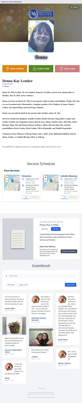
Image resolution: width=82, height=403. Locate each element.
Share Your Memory (69, 251)
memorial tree (27, 146)
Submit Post (71, 285)
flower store (56, 146)
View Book (44, 229)
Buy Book (56, 229)
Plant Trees (35, 197)
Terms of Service (46, 394)
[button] (12, 181)
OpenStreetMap (43, 397)
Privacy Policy (35, 394)
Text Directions (26, 197)
